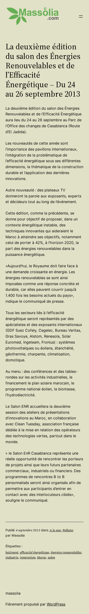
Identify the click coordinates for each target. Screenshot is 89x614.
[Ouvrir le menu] (81, 16)
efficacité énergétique (34, 552)
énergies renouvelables (66, 552)
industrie (11, 557)
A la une (55, 530)
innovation (27, 557)
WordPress (56, 604)
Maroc (41, 557)
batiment (11, 552)
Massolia (13, 593)
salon (51, 557)
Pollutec (68, 530)
